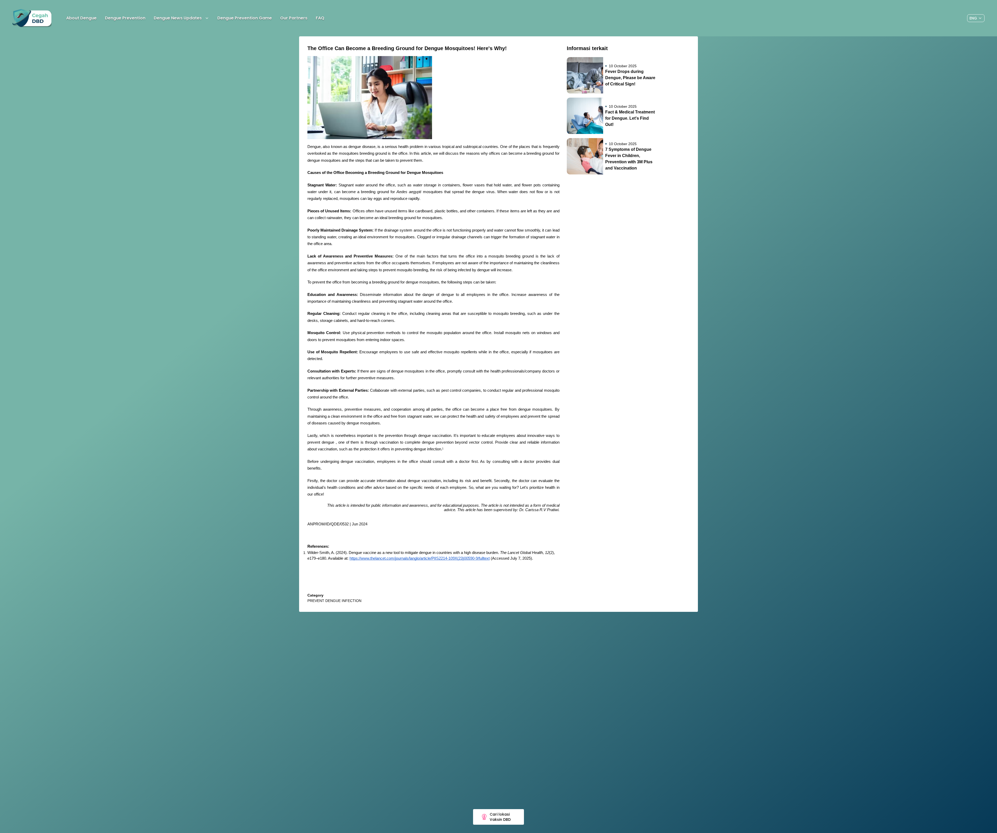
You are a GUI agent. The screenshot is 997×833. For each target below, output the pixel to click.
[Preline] (31, 18)
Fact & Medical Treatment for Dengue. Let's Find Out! (630, 118)
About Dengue (81, 18)
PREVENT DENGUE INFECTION (334, 601)
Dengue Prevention (125, 18)
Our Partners (293, 18)
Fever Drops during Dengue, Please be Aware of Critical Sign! (630, 77)
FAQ (320, 18)
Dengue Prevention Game (244, 18)
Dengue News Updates (178, 18)
